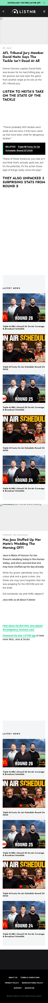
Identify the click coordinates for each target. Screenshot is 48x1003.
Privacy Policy (12, 983)
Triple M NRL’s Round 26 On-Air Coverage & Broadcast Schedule (23, 327)
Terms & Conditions (29, 977)
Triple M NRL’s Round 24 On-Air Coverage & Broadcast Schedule (23, 489)
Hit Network (7, 535)
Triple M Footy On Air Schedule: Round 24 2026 (24, 368)
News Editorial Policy (32, 983)
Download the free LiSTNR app (19, 635)
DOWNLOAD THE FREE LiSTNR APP (24, 2)
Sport (9, 48)
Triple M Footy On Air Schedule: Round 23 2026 (24, 449)
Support (18, 988)
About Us (13, 977)
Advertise (29, 988)
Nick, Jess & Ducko (20, 535)
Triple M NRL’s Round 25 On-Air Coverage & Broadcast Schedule (23, 408)
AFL (4, 48)
